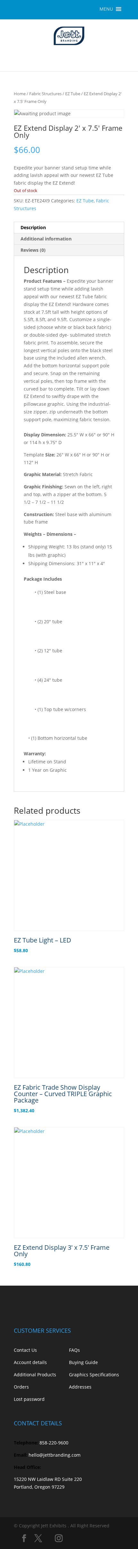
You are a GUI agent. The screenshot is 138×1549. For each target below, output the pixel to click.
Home (20, 94)
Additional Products (35, 1374)
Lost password (29, 1399)
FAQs (74, 1350)
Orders (21, 1387)
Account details (30, 1362)
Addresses (80, 1387)
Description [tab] (33, 227)
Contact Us (25, 1350)
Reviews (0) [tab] (33, 250)
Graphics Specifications (94, 1374)
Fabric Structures (45, 94)
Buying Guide (83, 1362)
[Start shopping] (121, 58)
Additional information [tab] (46, 239)
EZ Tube (72, 94)
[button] (106, 9)
